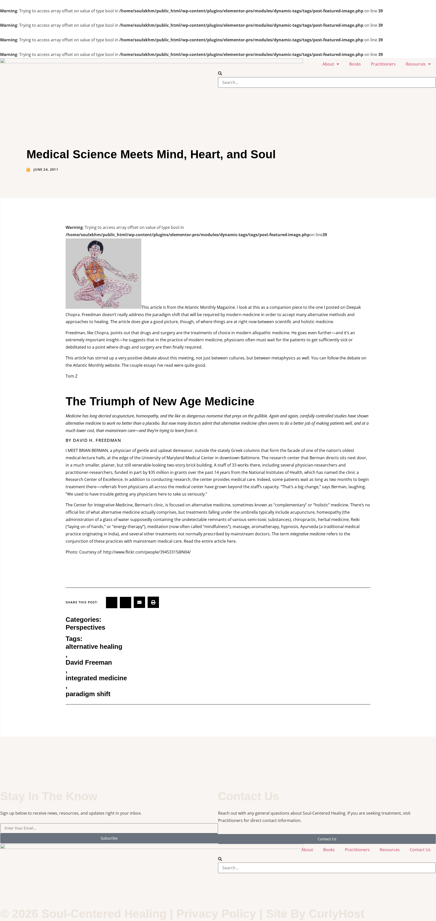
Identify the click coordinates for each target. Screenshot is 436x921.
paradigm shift (88, 694)
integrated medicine (96, 678)
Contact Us (420, 849)
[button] (327, 73)
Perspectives (85, 627)
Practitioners (383, 64)
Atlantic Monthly (88, 365)
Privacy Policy (216, 913)
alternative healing (94, 646)
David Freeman (89, 662)
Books (355, 64)
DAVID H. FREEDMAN (97, 440)
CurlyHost (336, 913)
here (231, 541)
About (328, 64)
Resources (416, 64)
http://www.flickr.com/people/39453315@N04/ (147, 552)
